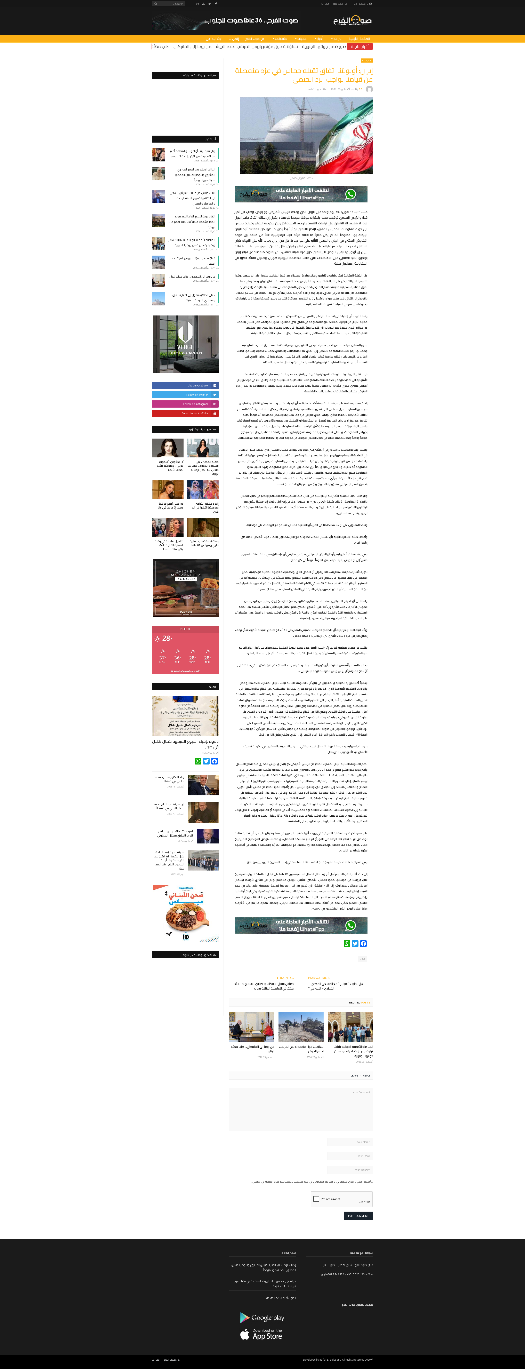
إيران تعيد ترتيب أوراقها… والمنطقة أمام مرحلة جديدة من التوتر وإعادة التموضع (192, 153)
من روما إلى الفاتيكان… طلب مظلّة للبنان (257, 46)
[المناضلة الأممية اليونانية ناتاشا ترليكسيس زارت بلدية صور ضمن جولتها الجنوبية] (350, 1027)
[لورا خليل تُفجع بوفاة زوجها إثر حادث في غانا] (168, 489)
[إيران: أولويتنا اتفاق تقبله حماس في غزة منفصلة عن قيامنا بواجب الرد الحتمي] (306, 173)
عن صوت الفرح (340, 3)
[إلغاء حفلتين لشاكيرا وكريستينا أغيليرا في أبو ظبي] (203, 489)
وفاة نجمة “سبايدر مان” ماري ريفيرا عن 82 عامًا (204, 543)
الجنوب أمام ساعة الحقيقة (281, 1297)
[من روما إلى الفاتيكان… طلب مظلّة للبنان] (251, 1027)
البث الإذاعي (214, 38)
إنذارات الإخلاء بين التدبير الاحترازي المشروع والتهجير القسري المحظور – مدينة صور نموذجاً (194, 175)
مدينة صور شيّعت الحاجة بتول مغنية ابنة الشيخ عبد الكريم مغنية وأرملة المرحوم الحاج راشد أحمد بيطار (169, 860)
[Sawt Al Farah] (352, 21)
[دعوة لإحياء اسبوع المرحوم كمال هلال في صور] (185, 716)
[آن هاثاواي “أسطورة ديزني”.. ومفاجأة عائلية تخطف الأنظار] (168, 448)
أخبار (320, 38)
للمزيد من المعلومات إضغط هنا (185, 670)
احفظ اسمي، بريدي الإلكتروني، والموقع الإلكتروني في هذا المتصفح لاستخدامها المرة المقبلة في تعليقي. (310, 1181)
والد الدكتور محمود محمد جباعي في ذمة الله (169, 779)
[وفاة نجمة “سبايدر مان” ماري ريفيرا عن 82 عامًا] (203, 527)
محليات (302, 38)
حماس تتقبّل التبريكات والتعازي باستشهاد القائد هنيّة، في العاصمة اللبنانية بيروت (264, 986)
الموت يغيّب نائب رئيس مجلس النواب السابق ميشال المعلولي (175, 834)
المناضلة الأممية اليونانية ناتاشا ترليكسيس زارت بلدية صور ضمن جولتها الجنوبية (353, 1051)
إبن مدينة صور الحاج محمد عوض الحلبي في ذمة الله (169, 806)
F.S (360, 89)
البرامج (337, 38)
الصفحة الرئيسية (359, 38)
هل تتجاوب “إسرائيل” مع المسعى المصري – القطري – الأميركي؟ (336, 986)
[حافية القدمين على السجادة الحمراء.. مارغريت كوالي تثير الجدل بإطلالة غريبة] (203, 448)
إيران (362, 959)
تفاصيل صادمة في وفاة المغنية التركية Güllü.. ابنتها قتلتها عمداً (169, 545)
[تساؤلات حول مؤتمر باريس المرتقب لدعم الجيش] (301, 1027)
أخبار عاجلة (366, 60)
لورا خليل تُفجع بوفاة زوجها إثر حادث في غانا (171, 505)
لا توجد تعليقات (314, 89)
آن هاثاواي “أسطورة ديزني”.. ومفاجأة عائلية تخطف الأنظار (170, 465)
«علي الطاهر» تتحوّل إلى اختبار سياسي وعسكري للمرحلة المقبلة (162, 46)
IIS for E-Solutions (330, 1359)
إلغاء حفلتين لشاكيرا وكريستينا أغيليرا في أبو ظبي (205, 507)
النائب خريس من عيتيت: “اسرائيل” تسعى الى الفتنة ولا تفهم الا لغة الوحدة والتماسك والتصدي (192, 198)
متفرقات (281, 38)
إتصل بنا (325, 3)
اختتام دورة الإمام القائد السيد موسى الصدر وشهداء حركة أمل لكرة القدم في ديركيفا (192, 222)
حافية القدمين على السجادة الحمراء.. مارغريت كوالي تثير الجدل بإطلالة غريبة (203, 468)
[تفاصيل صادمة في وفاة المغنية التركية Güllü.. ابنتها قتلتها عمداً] (168, 527)
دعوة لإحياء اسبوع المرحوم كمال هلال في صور (185, 743)
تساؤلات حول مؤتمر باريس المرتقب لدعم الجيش (338, 46)
